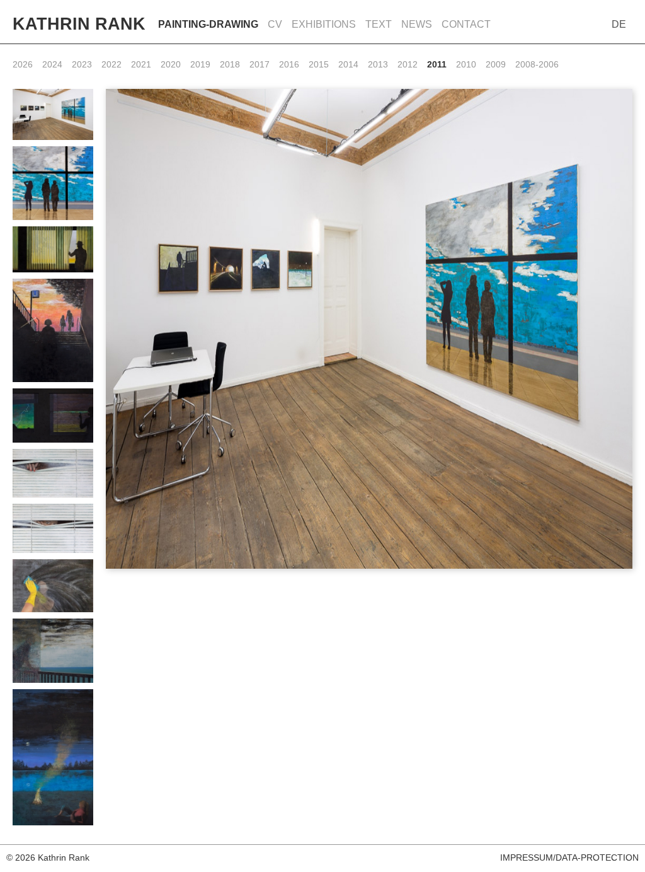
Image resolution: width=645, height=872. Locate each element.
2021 (141, 64)
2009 (496, 64)
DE (619, 24)
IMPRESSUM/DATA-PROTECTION (569, 857)
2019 (200, 64)
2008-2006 (537, 64)
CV (275, 24)
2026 (23, 64)
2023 (82, 64)
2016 (289, 64)
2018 (230, 64)
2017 (259, 64)
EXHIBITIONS (324, 24)
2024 (52, 64)
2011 (437, 64)
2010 (466, 64)
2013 (378, 64)
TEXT (378, 24)
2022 (111, 64)
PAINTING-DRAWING (208, 24)
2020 (171, 64)
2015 (319, 64)
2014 (348, 64)
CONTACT (466, 24)
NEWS (416, 24)
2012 (407, 64)
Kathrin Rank (79, 23)
